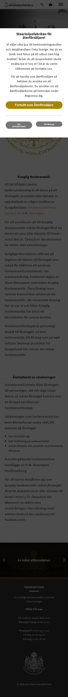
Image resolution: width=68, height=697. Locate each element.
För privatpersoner (19, 125)
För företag (49, 124)
